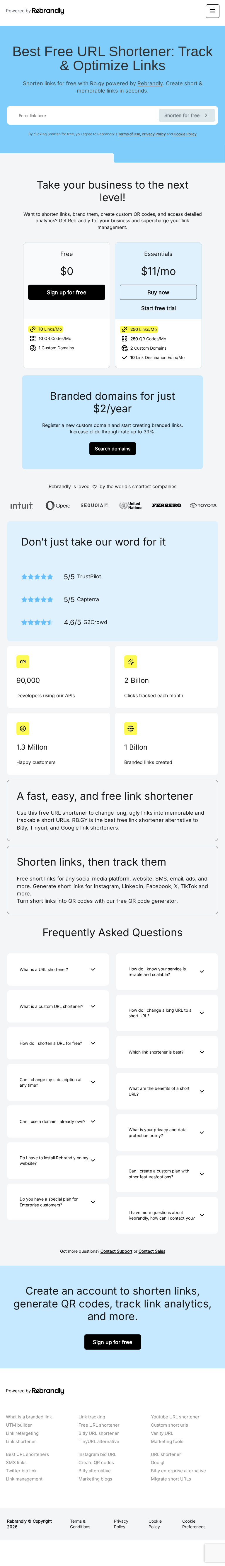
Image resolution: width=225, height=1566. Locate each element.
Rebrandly (150, 83)
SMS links (16, 1463)
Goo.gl (157, 1463)
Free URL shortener (99, 1425)
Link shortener (21, 1441)
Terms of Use (129, 133)
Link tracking (92, 1417)
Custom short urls (169, 1425)
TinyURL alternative (99, 1441)
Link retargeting (22, 1433)
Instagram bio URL (97, 1454)
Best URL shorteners (27, 1454)
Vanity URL (162, 1433)
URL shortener (166, 1454)
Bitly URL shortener (99, 1433)
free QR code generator (146, 901)
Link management (24, 1479)
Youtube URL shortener (175, 1417)
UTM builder (19, 1425)
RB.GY (80, 820)
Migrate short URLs (171, 1479)
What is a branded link (29, 1417)
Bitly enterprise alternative (178, 1471)
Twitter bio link (21, 1471)
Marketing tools (167, 1441)
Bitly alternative (95, 1471)
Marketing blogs (95, 1479)
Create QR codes (96, 1463)
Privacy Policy (153, 133)
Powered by (19, 10)
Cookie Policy (185, 133)
